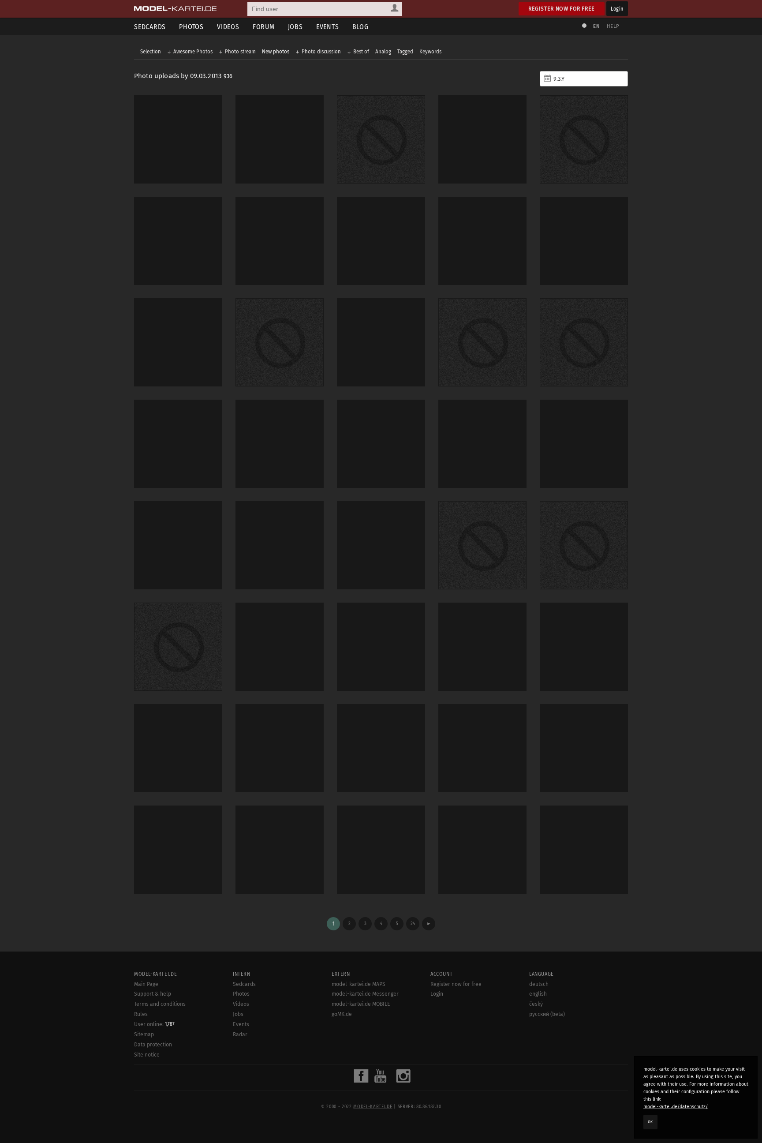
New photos (275, 51)
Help (613, 26)
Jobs (295, 26)
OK (650, 1121)
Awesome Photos (193, 51)
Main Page (146, 984)
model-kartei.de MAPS (358, 984)
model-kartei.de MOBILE (361, 1004)
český (536, 1004)
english (538, 994)
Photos (191, 26)
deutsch (539, 984)
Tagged (405, 51)
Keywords (430, 51)
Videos (228, 26)
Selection (150, 51)
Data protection (153, 1045)
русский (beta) (547, 1014)
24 (413, 923)
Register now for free (561, 8)
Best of (361, 51)
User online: (154, 1024)
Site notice (147, 1055)
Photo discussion (321, 51)
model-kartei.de (372, 1106)
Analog (383, 51)
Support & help (152, 994)
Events (327, 26)
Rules (141, 1014)
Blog (360, 26)
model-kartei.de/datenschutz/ (675, 1106)
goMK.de (342, 1014)
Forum (264, 26)
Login (617, 8)
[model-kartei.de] (175, 9)
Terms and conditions (160, 1004)
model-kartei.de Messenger (365, 994)
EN (596, 26)
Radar (240, 1034)
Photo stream (240, 51)
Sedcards (150, 26)
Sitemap (144, 1034)
